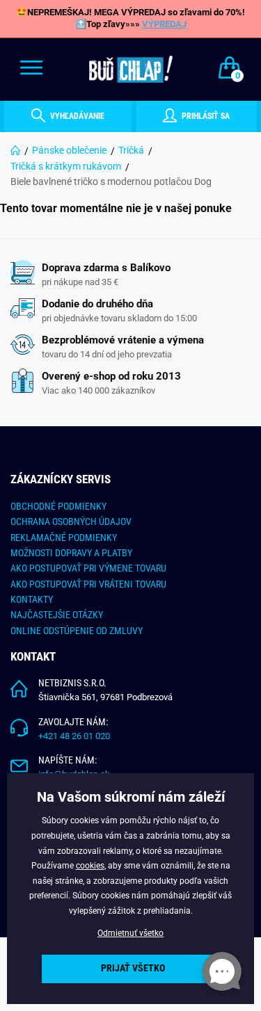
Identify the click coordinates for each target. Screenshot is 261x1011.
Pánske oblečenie (69, 150)
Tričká (131, 150)
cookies (90, 866)
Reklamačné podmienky (63, 537)
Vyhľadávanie (76, 116)
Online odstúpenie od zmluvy (76, 630)
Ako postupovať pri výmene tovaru (88, 568)
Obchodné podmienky (58, 506)
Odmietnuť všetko (130, 933)
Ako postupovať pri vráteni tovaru (88, 584)
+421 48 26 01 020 (74, 736)
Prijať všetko (133, 968)
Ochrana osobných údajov (71, 521)
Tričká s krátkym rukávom (65, 166)
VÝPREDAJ (164, 24)
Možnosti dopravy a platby (71, 552)
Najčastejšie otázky (56, 614)
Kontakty (31, 599)
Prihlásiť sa (205, 116)
